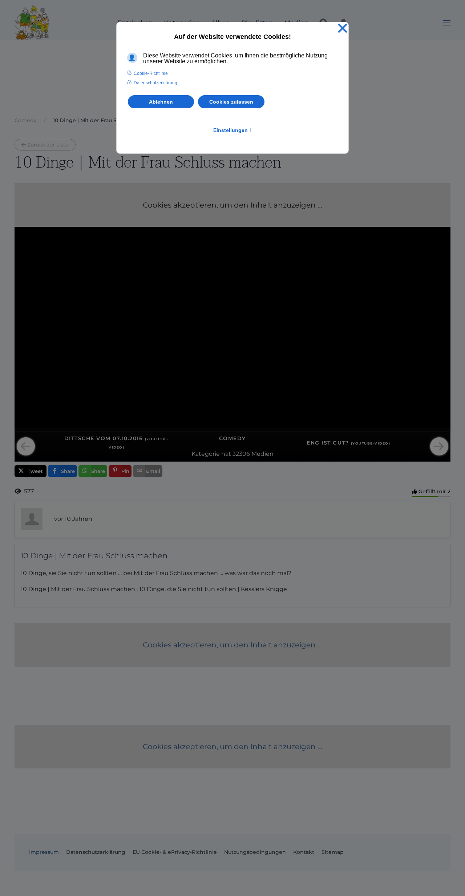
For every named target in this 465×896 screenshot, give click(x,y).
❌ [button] (342, 28)
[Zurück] (26, 446)
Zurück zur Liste (48, 144)
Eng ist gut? (348, 442)
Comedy (232, 438)
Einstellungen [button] (232, 130)
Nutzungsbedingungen (255, 852)
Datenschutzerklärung (95, 852)
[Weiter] (439, 446)
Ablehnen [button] (161, 102)
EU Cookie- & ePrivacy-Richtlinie (175, 852)
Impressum (44, 852)
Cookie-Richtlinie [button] (151, 73)
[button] (446, 22)
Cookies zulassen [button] (231, 102)
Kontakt (303, 852)
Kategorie (205, 453)
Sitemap (333, 852)
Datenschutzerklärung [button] (155, 82)
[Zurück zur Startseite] (32, 22)
